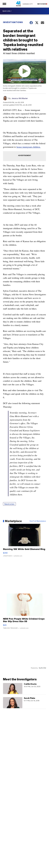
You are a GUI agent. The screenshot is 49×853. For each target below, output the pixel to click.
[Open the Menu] (4, 4)
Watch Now (41, 4)
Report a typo (9, 504)
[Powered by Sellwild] (42, 668)
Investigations (13, 22)
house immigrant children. (29, 146)
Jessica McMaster (20, 98)
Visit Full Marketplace (38, 521)
